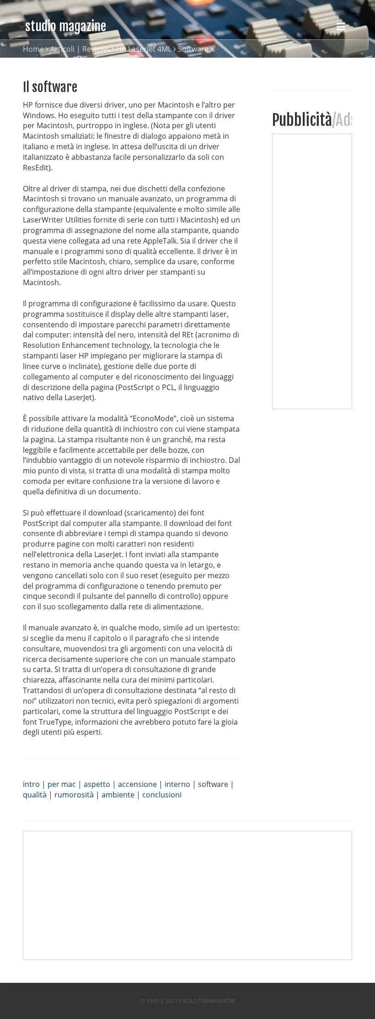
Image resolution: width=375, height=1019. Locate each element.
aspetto (97, 784)
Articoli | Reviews (80, 49)
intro (31, 784)
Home (33, 49)
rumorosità (74, 795)
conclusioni (162, 795)
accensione (137, 784)
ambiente (118, 795)
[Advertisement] (314, 271)
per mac (62, 784)
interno (177, 784)
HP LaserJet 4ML (143, 49)
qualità (35, 795)
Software (193, 49)
